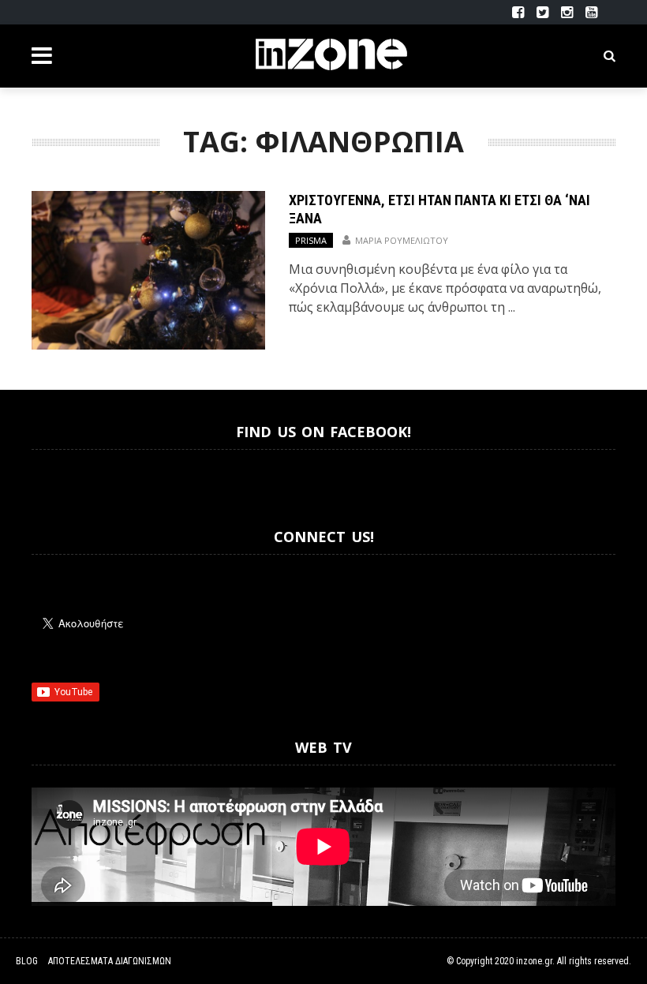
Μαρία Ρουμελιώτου (401, 240)
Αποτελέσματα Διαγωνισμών (109, 961)
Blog (27, 961)
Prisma (311, 240)
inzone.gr (534, 961)
